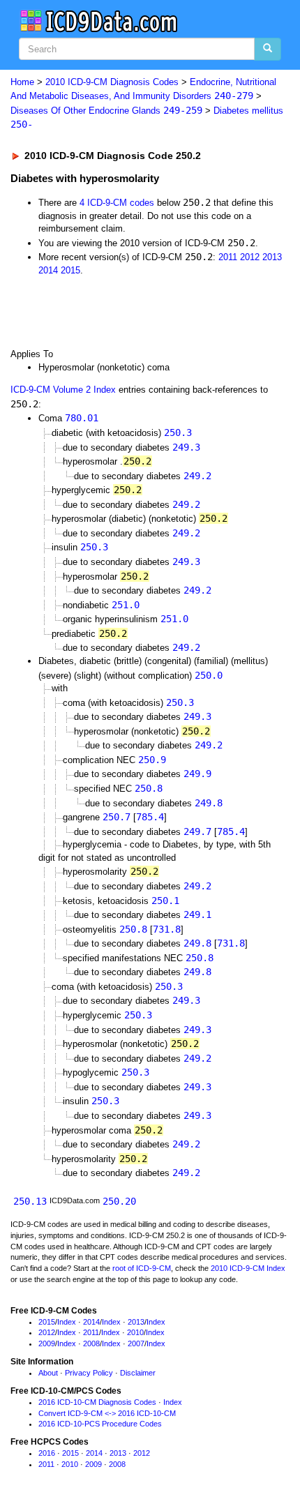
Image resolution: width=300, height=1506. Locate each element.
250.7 (116, 816)
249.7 (197, 831)
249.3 (186, 447)
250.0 (209, 675)
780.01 (81, 417)
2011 (227, 257)
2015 (70, 270)
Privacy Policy (89, 1373)
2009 (46, 1343)
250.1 (165, 900)
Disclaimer (138, 1373)
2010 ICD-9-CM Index (248, 1268)
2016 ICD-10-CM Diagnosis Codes (97, 1402)
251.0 (126, 604)
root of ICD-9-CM (141, 1268)
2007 (136, 1343)
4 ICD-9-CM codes (117, 202)
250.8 (149, 788)
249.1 (197, 914)
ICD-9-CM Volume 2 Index (63, 389)
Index (66, 1322)
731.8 (167, 929)
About (48, 1373)
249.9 (197, 773)
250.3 (178, 432)
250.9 (152, 759)
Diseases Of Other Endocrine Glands (106, 110)
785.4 (150, 816)
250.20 (119, 1201)
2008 (91, 1343)
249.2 (197, 475)
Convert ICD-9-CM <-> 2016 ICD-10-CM (107, 1413)
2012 (250, 257)
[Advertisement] (111, 311)
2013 (272, 257)
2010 (135, 1332)
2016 (46, 1453)
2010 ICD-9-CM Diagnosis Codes (112, 82)
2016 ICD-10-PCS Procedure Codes (100, 1424)
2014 (48, 270)
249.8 (209, 802)
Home (22, 82)
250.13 (30, 1201)
